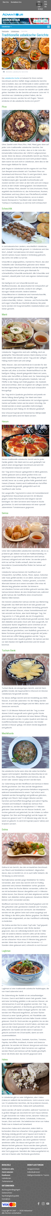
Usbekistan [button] (6, 26)
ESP (39, 7)
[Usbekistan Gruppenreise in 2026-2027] (25, 17)
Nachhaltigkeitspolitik (10, 1196)
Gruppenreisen (33, 1169)
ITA (45, 7)
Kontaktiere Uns (16, 2)
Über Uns (6, 2)
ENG (39, 2)
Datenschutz (7, 1192)
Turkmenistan (7, 1181)
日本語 (40, 9)
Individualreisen (33, 1172)
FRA (45, 4)
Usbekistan (15, 31)
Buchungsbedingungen (11, 1189)
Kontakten (6, 1199)
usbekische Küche (12, 78)
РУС (45, 2)
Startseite (5, 31)
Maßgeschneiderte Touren (38, 1175)
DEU (39, 4)
